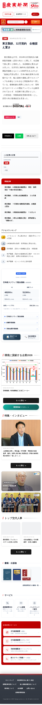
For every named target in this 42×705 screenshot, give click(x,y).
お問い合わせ (31, 688)
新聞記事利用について (9, 684)
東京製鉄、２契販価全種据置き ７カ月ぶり (20, 212)
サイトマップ (9, 680)
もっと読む (20, 400)
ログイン (35, 14)
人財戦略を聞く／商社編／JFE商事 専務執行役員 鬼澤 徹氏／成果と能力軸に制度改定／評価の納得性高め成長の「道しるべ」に (20, 453)
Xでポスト (8, 136)
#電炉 (6, 170)
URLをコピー (31, 136)
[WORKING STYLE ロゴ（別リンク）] (36, 474)
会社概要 (20, 688)
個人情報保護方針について (28, 684)
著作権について (9, 688)
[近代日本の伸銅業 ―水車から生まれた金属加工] (26, 574)
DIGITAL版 (8, 14)
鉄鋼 (6, 163)
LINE (19, 136)
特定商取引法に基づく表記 (25, 680)
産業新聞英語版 (20, 692)
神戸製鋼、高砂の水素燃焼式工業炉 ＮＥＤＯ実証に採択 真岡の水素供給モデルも (23, 255)
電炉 (19, 117)
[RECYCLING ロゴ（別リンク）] (36, 495)
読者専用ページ (21, 14)
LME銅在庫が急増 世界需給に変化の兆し (22, 243)
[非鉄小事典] (17, 574)
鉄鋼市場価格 (10, 322)
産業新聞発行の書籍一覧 (31, 585)
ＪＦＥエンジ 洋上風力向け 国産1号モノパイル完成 (24, 237)
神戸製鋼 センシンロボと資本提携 (19, 261)
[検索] (26, 22)
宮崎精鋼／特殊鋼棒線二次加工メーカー (16, 390)
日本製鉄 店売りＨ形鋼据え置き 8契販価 (22, 249)
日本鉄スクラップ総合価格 (15, 316)
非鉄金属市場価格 (12, 328)
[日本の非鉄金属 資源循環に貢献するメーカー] (7, 574)
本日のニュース (9, 117)
